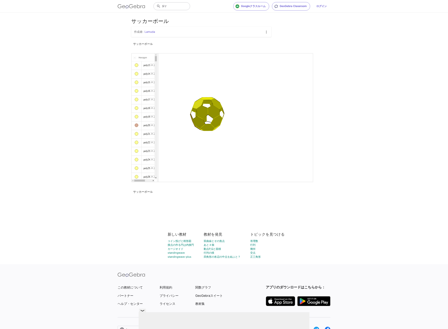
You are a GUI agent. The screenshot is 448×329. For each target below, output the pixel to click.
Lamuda (150, 31)
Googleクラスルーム (253, 6)
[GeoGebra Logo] (131, 6)
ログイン (321, 6)
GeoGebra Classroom (293, 6)
